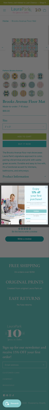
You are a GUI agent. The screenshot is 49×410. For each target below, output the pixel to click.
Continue (36, 211)
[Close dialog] (46, 187)
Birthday (28, 218)
